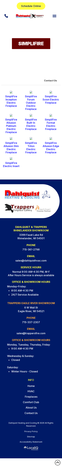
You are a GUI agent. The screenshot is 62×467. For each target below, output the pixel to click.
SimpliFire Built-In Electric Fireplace (31, 124)
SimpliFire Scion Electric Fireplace (51, 99)
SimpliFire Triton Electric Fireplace (31, 147)
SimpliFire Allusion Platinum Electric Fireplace (11, 126)
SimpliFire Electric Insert (11, 164)
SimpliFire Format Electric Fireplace (51, 124)
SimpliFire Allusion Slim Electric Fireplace (11, 147)
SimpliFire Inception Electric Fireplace (11, 101)
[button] (54, 16)
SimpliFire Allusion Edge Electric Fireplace (51, 147)
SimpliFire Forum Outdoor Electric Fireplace (31, 103)
